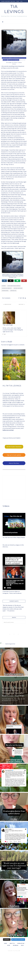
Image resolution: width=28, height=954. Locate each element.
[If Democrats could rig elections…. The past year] (14, 836)
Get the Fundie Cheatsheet (14, 446)
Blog (22, 945)
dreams (3, 285)
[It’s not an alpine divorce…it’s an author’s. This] (14, 807)
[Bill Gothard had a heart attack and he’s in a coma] (14, 894)
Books (18, 1)
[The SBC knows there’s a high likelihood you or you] (14, 720)
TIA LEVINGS (14, 9)
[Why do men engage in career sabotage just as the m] (14, 749)
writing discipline (18, 288)
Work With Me (20, 943)
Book (8, 945)
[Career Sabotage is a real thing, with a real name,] (14, 923)
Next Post (21, 304)
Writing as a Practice (14, 59)
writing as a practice (6, 288)
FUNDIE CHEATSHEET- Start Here (8, 1)
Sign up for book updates (14, 455)
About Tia (12, 943)
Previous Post (8, 304)
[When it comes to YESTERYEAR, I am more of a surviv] (14, 691)
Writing (5, 59)
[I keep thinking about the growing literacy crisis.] (14, 778)
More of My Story (14, 463)
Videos (6, 506)
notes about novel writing (14, 285)
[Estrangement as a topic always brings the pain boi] (14, 662)
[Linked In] (25, 298)
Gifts (21, 1)
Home (5, 943)
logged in (11, 344)
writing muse (5, 290)
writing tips (13, 290)
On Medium (15, 945)
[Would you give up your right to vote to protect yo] (14, 865)
